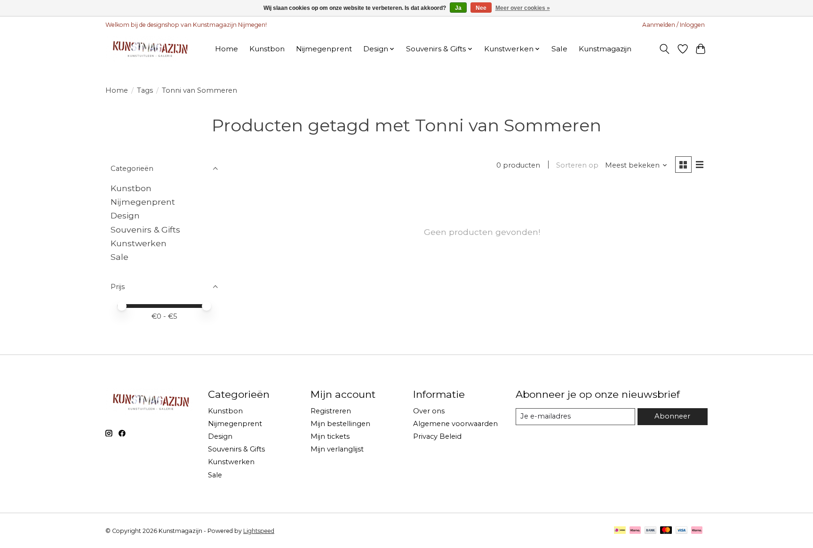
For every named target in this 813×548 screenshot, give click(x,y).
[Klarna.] (696, 530)
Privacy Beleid (437, 436)
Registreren (331, 411)
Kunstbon (267, 48)
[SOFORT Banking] (635, 530)
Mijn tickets (330, 436)
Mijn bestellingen (340, 423)
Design (125, 215)
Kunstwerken (139, 243)
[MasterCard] (666, 530)
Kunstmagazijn (605, 48)
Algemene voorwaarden (455, 423)
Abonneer (672, 416)
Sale (559, 48)
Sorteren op (577, 165)
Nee (481, 8)
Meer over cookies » (522, 8)
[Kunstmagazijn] (149, 49)
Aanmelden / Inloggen (673, 24)
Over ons (429, 411)
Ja (458, 8)
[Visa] (682, 530)
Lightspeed (258, 530)
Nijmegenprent (324, 48)
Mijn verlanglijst (337, 449)
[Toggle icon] (664, 48)
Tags (145, 90)
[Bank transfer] (651, 530)
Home (226, 48)
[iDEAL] (620, 530)
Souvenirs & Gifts (145, 229)
